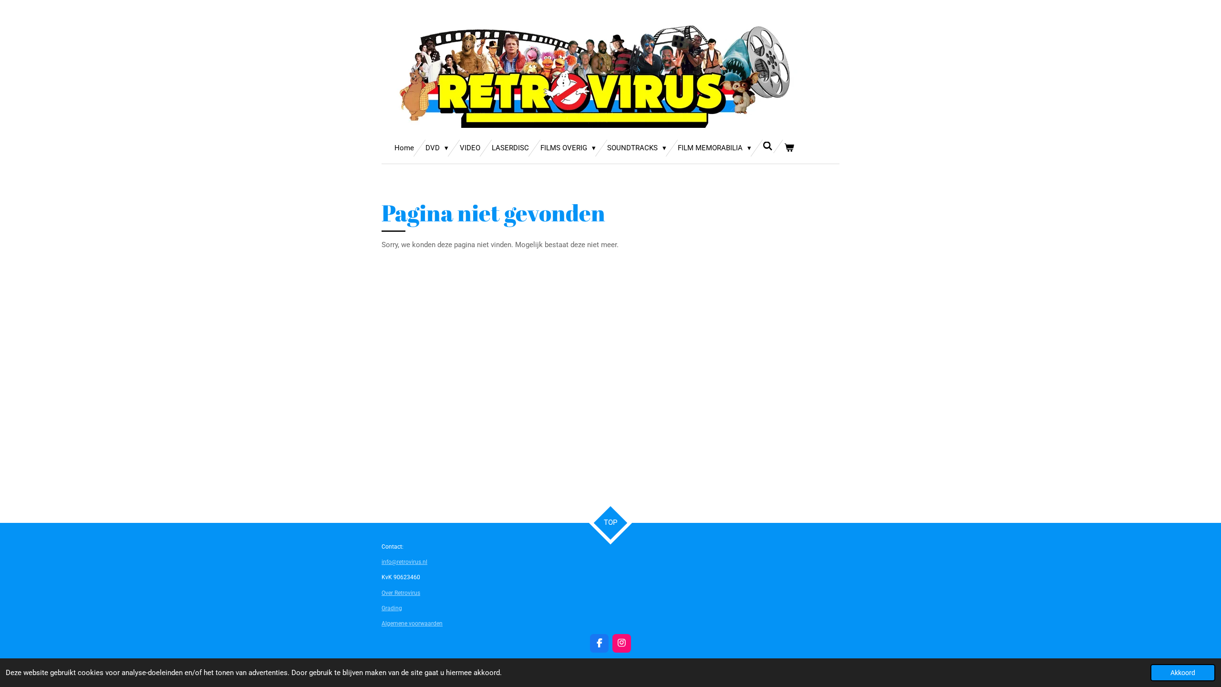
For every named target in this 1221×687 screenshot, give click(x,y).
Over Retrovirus (401, 593)
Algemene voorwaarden (412, 623)
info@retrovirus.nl (404, 562)
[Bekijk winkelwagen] (789, 148)
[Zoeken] (767, 146)
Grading (392, 608)
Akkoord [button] (1182, 673)
